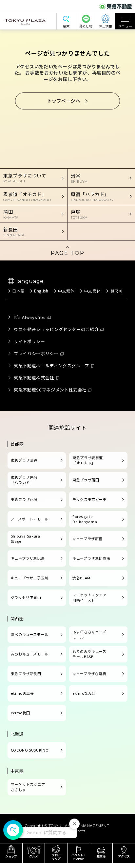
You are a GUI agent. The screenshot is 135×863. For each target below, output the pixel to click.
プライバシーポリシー (36, 353)
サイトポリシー (29, 341)
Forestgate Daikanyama (84, 519)
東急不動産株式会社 (34, 377)
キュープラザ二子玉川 (29, 577)
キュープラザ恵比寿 (28, 558)
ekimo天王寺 (22, 693)
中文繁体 (66, 290)
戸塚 (79, 214)
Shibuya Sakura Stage (25, 538)
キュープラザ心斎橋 (89, 673)
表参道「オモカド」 (27, 196)
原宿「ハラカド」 (92, 196)
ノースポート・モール (29, 519)
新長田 (14, 231)
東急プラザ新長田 (26, 673)
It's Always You (30, 317)
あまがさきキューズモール (89, 634)
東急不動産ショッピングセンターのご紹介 (56, 329)
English (41, 290)
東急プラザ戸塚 (24, 499)
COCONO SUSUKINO (30, 750)
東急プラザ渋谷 (24, 460)
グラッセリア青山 (26, 597)
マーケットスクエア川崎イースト (89, 597)
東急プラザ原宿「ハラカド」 (24, 479)
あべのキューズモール (29, 634)
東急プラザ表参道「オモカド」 (87, 460)
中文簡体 (92, 290)
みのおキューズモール (29, 653)
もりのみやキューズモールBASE (89, 654)
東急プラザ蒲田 (85, 479)
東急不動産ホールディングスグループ (51, 365)
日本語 (18, 290)
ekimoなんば (84, 693)
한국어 (116, 290)
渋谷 (79, 178)
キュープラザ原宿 (87, 538)
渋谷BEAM (81, 577)
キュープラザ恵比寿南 (91, 558)
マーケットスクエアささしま (28, 787)
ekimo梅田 (20, 712)
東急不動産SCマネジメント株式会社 (50, 390)
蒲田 (11, 214)
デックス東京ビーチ (89, 499)
